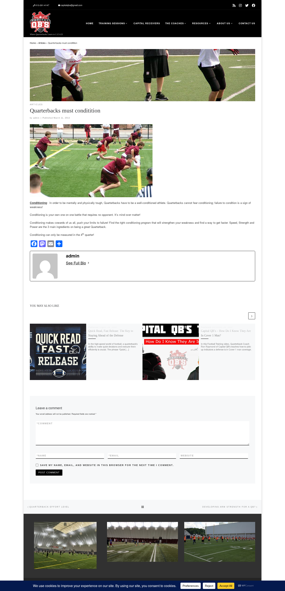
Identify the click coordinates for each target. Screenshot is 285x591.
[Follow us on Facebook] (253, 5)
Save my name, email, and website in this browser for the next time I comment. (107, 465)
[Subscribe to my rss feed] (234, 5)
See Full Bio (76, 262)
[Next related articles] (251, 315)
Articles (41, 42)
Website (187, 455)
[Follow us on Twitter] (246, 5)
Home (33, 42)
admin (36, 118)
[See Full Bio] (88, 262)
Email (114, 455)
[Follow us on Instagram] (240, 5)
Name (41, 455)
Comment (45, 423)
